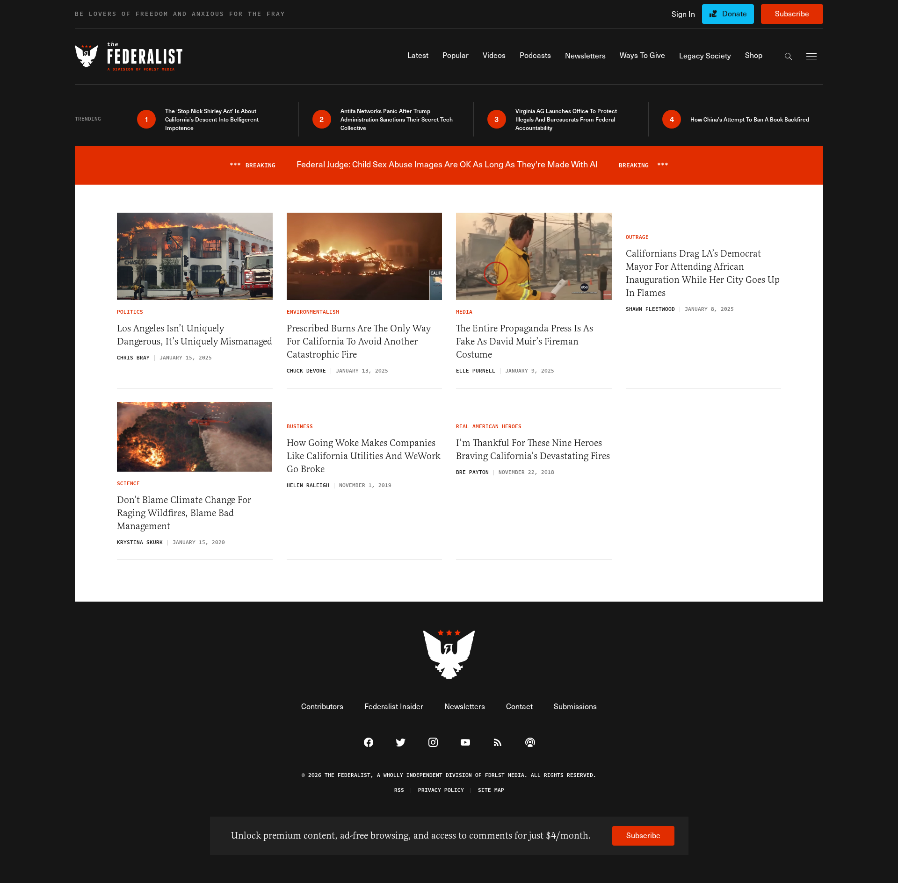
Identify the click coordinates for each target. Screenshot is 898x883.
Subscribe (792, 13)
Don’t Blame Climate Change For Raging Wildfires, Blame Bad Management (184, 513)
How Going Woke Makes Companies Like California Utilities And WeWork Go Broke (364, 456)
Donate (734, 13)
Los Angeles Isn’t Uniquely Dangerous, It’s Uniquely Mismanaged (194, 335)
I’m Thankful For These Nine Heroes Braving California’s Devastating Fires (533, 449)
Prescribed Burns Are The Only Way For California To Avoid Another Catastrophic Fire (359, 341)
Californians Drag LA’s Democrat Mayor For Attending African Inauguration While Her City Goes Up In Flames (703, 273)
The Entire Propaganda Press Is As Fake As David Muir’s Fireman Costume (524, 341)
